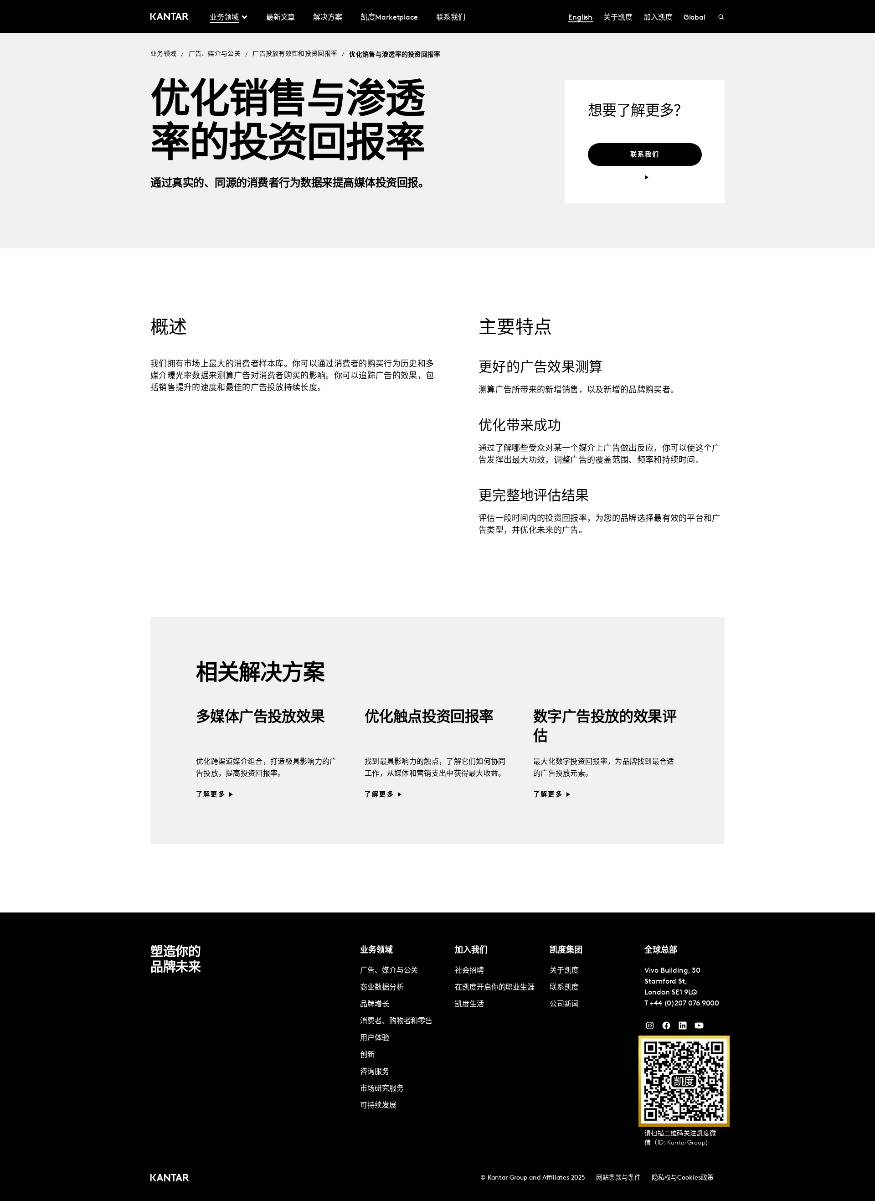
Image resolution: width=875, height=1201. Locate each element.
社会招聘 (469, 970)
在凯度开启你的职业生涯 (495, 987)
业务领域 (163, 54)
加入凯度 (658, 17)
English (580, 17)
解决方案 (327, 17)
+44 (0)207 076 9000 (684, 1003)
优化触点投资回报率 (429, 718)
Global (695, 17)
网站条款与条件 (618, 1178)
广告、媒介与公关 (215, 54)
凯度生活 (469, 1004)
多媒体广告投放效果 (260, 718)
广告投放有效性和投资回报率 (294, 54)
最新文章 (280, 17)
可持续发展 (378, 1105)
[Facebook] (666, 1028)
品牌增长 (374, 1004)
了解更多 (211, 794)
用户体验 (374, 1038)
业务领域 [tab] (224, 17)
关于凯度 (618, 17)
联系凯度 (564, 987)
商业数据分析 (382, 987)
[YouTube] (682, 1028)
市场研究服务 (382, 1089)
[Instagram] (649, 1028)
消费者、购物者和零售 (396, 1021)
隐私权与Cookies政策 (683, 1178)
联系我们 (450, 17)
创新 (367, 1055)
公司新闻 (564, 1004)
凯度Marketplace (389, 17)
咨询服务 (374, 1072)
